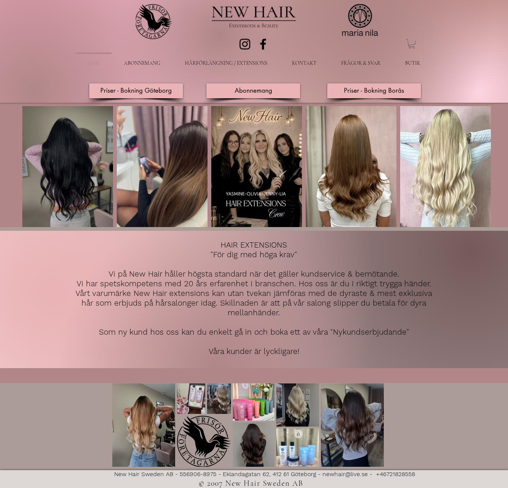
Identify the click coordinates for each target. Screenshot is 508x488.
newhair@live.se (345, 474)
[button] (411, 43)
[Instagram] (245, 44)
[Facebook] (263, 44)
